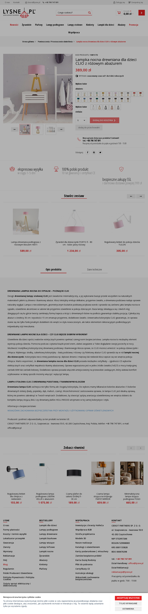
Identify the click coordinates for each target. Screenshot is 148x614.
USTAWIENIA (128, 609)
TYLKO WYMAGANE (128, 603)
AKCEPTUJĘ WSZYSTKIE (128, 598)
